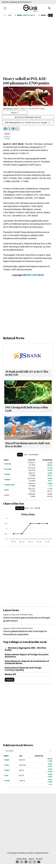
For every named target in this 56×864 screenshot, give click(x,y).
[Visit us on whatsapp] (30, 861)
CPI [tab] (31, 508)
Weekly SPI (10, 674)
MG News (7, 108)
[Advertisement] (28, 45)
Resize (14, 112)
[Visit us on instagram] (34, 861)
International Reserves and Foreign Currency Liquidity (23, 668)
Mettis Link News (33, 274)
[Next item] (52, 15)
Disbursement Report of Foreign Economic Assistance (27, 655)
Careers (39, 859)
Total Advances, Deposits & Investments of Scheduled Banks (27, 662)
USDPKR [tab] (37, 508)
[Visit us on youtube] (39, 861)
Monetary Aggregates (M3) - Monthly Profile (25, 648)
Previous (9, 679)
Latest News (21, 859)
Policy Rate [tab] (20, 508)
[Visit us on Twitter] (21, 861)
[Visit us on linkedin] (26, 861)
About (31, 859)
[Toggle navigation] (5, 8)
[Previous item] (49, 15)
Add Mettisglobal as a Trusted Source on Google (26, 122)
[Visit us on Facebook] (17, 861)
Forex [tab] (25, 454)
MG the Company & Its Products (16, 2)
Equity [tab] (20, 454)
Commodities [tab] (33, 454)
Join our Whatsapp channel (29, 117)
